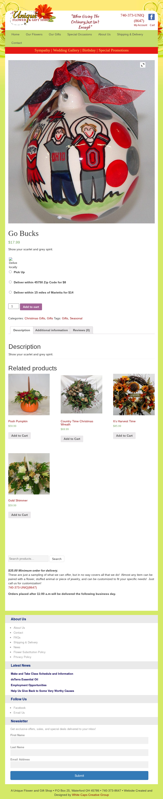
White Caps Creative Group (90, 794)
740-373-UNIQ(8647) (22, 587)
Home (15, 34)
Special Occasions (79, 34)
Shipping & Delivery (130, 34)
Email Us (19, 712)
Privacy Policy (22, 657)
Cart (152, 25)
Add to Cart (19, 435)
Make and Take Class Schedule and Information (42, 674)
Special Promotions (114, 50)
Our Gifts (55, 34)
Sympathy (42, 50)
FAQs (17, 637)
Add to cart (31, 307)
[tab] (21, 330)
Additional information (51, 330)
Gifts (50, 318)
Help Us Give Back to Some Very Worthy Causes (42, 691)
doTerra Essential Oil (24, 679)
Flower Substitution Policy (30, 652)
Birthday (89, 50)
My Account (140, 25)
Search (57, 559)
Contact (16, 42)
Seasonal (76, 318)
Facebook (20, 708)
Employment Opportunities (28, 685)
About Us (104, 34)
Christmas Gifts (35, 318)
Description (21, 330)
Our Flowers (34, 34)
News (17, 647)
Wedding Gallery (66, 50)
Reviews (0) (81, 330)
